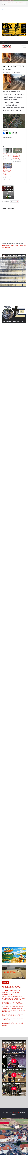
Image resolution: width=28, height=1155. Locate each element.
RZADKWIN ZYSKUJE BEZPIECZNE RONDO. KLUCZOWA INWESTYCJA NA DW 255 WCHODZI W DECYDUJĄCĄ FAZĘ (14, 389)
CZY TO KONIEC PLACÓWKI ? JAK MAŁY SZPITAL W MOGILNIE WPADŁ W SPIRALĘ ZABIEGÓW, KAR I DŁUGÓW (14, 402)
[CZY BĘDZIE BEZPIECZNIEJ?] (7, 150)
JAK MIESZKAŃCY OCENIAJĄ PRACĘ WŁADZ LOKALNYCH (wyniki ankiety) (8, 189)
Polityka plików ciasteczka (19, 513)
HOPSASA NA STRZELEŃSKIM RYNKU (11, 369)
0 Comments (17, 72)
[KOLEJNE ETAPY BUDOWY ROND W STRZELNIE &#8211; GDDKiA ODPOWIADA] (7, 165)
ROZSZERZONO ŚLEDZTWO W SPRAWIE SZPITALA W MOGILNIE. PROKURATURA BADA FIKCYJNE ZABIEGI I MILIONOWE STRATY (13, 377)
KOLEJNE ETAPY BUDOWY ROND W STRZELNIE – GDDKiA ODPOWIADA (7, 171)
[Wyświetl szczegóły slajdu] (14, 16)
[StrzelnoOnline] (14, 45)
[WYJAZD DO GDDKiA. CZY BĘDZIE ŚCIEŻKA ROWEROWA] (17, 150)
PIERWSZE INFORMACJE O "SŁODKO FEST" (12, 385)
